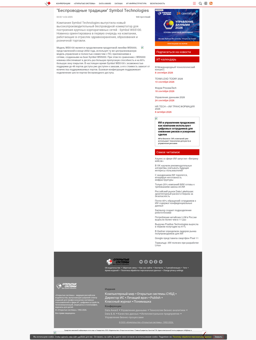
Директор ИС (114, 297)
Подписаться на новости (173, 52)
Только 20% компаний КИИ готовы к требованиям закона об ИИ (175, 185)
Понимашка (142, 301)
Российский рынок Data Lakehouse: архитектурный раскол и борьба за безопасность (174, 194)
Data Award (111, 310)
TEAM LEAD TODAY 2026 (169, 78)
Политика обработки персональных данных (141, 270)
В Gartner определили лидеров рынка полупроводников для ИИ (175, 232)
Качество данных (128, 313)
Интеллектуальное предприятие (160, 313)
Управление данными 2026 (170, 97)
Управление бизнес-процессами (124, 317)
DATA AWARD (105, 3)
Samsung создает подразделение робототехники (173, 211)
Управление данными (134, 310)
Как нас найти (145, 268)
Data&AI (119, 3)
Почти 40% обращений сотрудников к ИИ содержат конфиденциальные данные (175, 203)
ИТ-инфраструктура (136, 3)
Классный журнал (118, 301)
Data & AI (110, 313)
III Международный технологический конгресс (175, 68)
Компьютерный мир (119, 294)
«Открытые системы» (84, 3)
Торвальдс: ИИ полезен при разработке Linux (177, 244)
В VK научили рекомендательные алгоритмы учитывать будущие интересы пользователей (173, 168)
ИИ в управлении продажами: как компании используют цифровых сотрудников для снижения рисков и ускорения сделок (176, 128)
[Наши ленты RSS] (211, 3)
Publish (155, 297)
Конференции (63, 3)
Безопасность (157, 3)
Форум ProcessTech (165, 88)
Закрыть (218, 337)
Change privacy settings (173, 270)
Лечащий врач (137, 297)
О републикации (173, 268)
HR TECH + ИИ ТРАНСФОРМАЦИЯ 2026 (175, 107)
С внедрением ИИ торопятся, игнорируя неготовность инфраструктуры (171, 177)
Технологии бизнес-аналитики (167, 310)
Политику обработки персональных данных (192, 337)
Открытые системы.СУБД (156, 294)
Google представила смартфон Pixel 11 (177, 238)
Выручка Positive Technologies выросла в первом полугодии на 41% (176, 225)
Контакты (159, 268)
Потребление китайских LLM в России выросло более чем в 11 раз (176, 218)
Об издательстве (112, 268)
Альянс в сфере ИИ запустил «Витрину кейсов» (176, 160)
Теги (185, 268)
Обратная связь (130, 268)
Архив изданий (112, 270)
